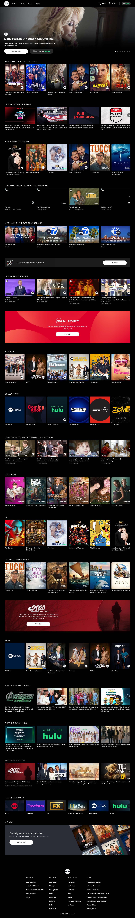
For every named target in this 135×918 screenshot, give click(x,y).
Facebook (71, 882)
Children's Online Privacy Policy (98, 893)
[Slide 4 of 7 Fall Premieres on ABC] (122, 51)
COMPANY (30, 877)
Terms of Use (91, 905)
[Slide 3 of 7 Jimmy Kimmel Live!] (120, 51)
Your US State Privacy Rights (97, 897)
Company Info (31, 893)
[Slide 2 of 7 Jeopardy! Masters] (118, 51)
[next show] (131, 31)
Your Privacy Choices (94, 882)
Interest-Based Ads (93, 886)
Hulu (51, 905)
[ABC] (6, 4)
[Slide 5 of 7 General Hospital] (125, 51)
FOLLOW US (72, 877)
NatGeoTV (52, 909)
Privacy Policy (91, 909)
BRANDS (52, 877)
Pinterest (71, 890)
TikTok (70, 897)
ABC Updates (31, 882)
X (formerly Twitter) (74, 901)
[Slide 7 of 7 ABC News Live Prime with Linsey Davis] (129, 51)
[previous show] (4, 31)
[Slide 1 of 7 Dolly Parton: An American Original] (115, 51)
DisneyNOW (53, 890)
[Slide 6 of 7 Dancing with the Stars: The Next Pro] (127, 51)
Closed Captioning (93, 890)
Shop (28, 897)
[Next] (129, 78)
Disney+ (52, 886)
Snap (69, 893)
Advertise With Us (32, 886)
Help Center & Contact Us (35, 890)
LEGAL (89, 877)
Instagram (71, 886)
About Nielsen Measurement (96, 901)
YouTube (71, 905)
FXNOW (52, 901)
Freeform (52, 897)
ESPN (51, 893)
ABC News (53, 882)
